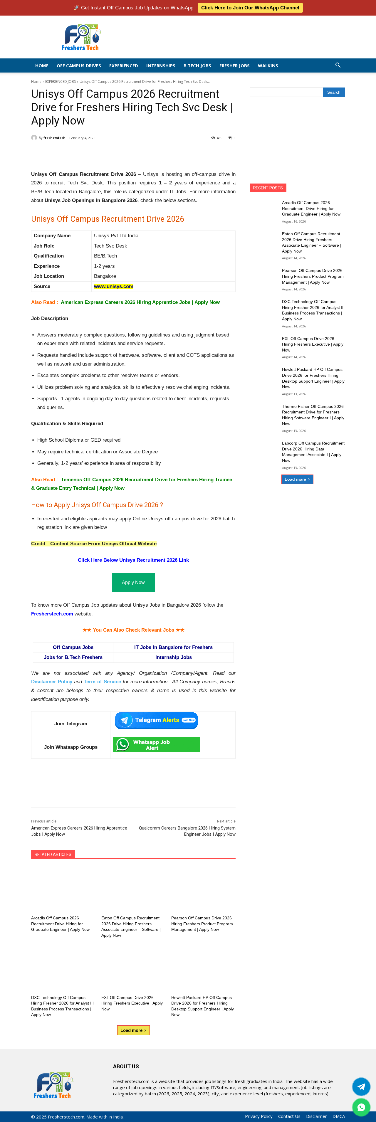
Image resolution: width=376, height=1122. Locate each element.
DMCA (339, 1116)
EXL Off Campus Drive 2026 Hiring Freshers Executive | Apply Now (132, 1003)
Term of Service (102, 681)
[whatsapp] (361, 1107)
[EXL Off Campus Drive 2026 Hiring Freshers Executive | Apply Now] (133, 968)
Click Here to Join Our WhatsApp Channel (250, 8)
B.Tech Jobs (197, 65)
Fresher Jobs (234, 65)
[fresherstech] (35, 138)
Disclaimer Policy (51, 681)
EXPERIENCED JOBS (60, 81)
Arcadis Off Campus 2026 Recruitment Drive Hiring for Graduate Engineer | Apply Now (60, 924)
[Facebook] (73, 153)
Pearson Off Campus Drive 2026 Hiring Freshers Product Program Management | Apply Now (202, 924)
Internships (160, 65)
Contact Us (289, 1116)
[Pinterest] (100, 153)
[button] (338, 65)
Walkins (268, 65)
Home (41, 65)
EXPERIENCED (123, 65)
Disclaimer (316, 1116)
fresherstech (54, 137)
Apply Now (133, 582)
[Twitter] (361, 1087)
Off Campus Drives (79, 65)
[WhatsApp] (114, 153)
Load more (131, 1030)
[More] (128, 153)
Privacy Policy (259, 1116)
